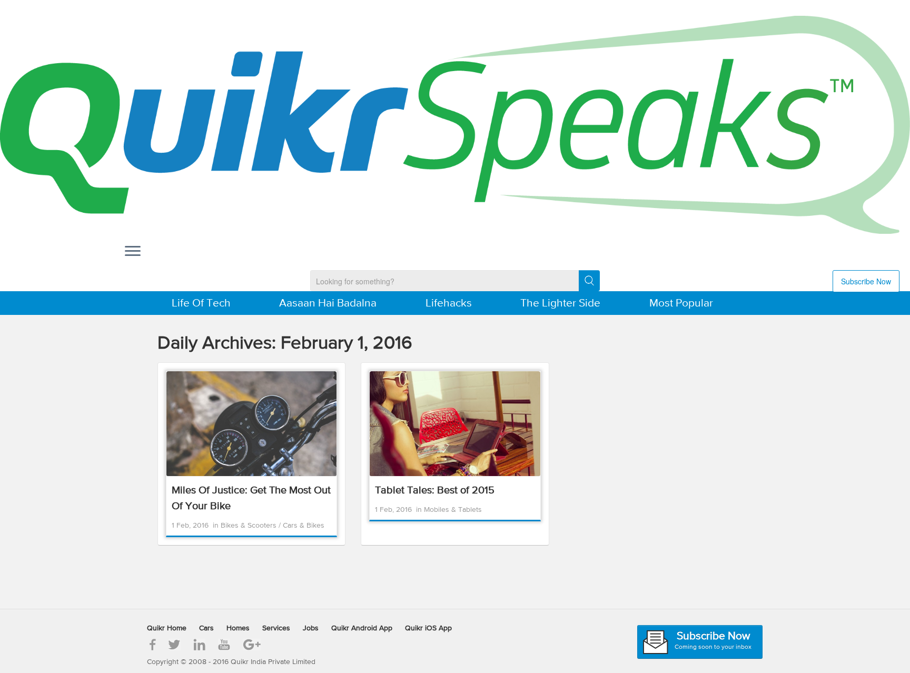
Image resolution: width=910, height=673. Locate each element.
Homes (238, 628)
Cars (206, 628)
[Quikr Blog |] (455, 125)
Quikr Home (166, 628)
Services (276, 628)
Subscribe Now (866, 281)
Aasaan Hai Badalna (328, 303)
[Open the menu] (133, 252)
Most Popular (681, 303)
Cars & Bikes (303, 525)
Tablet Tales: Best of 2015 (434, 490)
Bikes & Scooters (250, 525)
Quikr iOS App (428, 628)
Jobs (311, 628)
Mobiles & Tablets (453, 509)
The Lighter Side (560, 303)
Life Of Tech (201, 303)
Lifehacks (449, 303)
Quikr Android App (361, 628)
